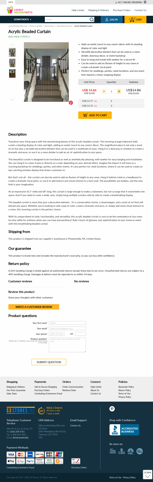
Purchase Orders (122, 10)
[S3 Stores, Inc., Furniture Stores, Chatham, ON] (124, 429)
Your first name (40, 323)
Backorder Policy (126, 387)
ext (71, 333)
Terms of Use (124, 393)
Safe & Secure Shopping (46, 387)
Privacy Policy (124, 397)
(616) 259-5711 (17, 431)
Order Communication (72, 387)
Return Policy (124, 390)
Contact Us (140, 10)
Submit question (49, 362)
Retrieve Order (69, 390)
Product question (39, 339)
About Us (95, 390)
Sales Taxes (12, 393)
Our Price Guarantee (16, 390)
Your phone (41, 334)
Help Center (78, 10)
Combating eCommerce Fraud (48, 393)
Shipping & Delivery (98, 10)
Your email (42, 328)
